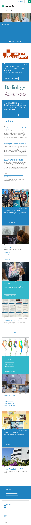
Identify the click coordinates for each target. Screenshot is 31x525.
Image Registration (9, 364)
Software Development (10, 371)
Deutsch (20, 1)
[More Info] (15, 420)
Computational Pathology (10, 407)
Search (26, 1)
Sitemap (5, 515)
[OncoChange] (15, 235)
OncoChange (7, 252)
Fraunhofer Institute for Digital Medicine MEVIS (11, 10)
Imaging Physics (8, 359)
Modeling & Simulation (9, 366)
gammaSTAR (7, 259)
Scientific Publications (10, 332)
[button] (9, 41)
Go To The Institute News (11, 78)
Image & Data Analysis (9, 362)
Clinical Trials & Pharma (10, 405)
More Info (8, 444)
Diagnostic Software (9, 401)
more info (15, 132)
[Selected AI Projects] (15, 271)
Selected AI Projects (10, 295)
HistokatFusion (8, 254)
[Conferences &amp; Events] (15, 198)
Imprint (5, 516)
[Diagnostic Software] (15, 383)
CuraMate (7, 257)
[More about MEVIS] (15, 457)
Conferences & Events (10, 222)
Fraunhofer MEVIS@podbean (12, 495)
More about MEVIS (9, 481)
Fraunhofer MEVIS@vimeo (11, 493)
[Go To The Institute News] (15, 54)
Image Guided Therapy (9, 403)
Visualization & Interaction (10, 368)
